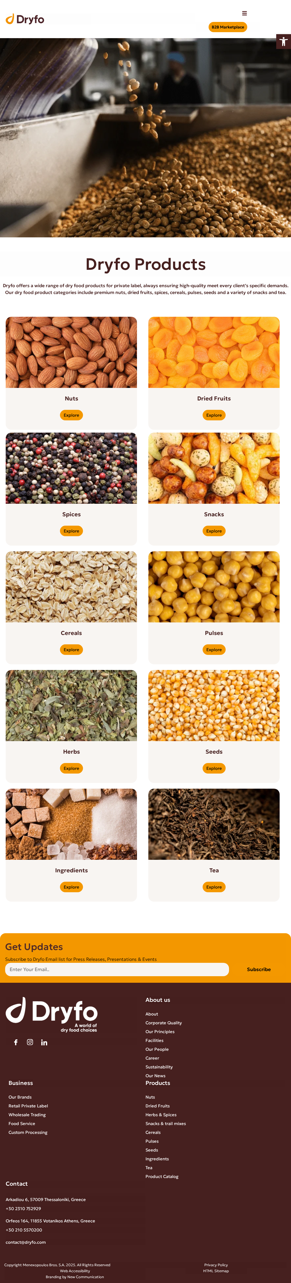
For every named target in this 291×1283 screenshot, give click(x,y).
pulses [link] (194, 292)
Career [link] (152, 1058)
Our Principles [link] (160, 1031)
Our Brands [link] (20, 1097)
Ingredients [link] (157, 1158)
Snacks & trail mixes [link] (166, 1123)
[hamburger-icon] (244, 14)
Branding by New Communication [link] (75, 1276)
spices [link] (161, 292)
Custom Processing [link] (28, 1132)
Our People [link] (157, 1049)
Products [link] (158, 1083)
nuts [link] (120, 292)
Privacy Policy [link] (216, 1265)
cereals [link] (177, 292)
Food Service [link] (22, 1123)
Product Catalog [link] (162, 1176)
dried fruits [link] (140, 292)
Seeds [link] (152, 1150)
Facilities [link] (154, 1040)
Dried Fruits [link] (158, 1106)
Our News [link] (155, 1075)
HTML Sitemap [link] (216, 1270)
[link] (283, 41)
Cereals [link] (153, 1132)
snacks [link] (260, 292)
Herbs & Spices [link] (161, 1114)
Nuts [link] (150, 1097)
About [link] (152, 1014)
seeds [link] (210, 292)
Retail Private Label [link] (28, 1106)
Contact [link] (17, 1183)
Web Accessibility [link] (75, 1270)
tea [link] (281, 292)
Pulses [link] (152, 1141)
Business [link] (21, 1083)
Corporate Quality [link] (164, 1022)
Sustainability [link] (159, 1067)
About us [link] (158, 1000)
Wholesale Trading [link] (27, 1114)
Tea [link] (149, 1167)
